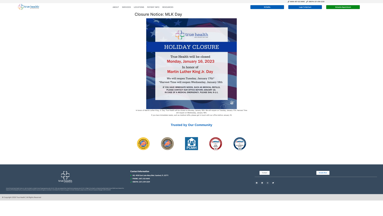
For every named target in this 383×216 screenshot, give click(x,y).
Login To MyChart (305, 7)
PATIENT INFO (153, 7)
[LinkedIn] (262, 183)
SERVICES (126, 7)
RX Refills (267, 7)
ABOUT (116, 7)
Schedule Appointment (343, 7)
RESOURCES (167, 7)
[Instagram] (268, 183)
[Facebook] (257, 183)
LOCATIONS (139, 7)
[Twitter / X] (273, 183)
